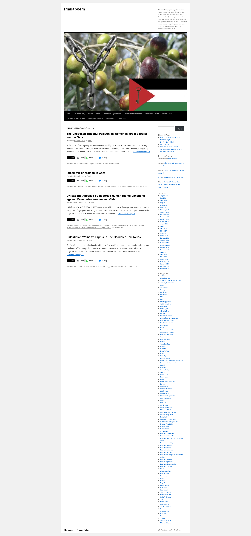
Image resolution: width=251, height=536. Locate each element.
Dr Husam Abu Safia (166, 320)
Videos (100, 186)
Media (98, 113)
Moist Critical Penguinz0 (168, 412)
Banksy (162, 290)
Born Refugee (172, 158)
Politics (162, 480)
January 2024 (164, 264)
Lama (162, 379)
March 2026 (164, 207)
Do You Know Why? (167, 142)
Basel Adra (163, 294)
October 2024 (164, 247)
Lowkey (162, 384)
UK (161, 509)
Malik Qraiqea (164, 393)
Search (180, 129)
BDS (161, 299)
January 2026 (164, 212)
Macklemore (164, 386)
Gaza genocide (115, 186)
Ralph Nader (164, 483)
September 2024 (165, 250)
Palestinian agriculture (167, 433)
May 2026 (163, 203)
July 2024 (163, 252)
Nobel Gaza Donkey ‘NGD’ (169, 422)
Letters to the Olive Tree (167, 381)
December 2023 (165, 266)
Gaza (171, 113)
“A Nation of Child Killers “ (169, 147)
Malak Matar (164, 391)
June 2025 (163, 228)
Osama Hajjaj (164, 426)
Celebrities (163, 306)
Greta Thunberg (165, 344)
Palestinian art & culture (76, 118)
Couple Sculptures (166, 316)
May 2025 (163, 231)
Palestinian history (152, 113)
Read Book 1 (110, 118)
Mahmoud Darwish (166, 389)
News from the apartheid (133, 113)
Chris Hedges (164, 311)
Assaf (162, 285)
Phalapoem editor (165, 471)
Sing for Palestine (165, 492)
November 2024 (165, 245)
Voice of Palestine (165, 520)
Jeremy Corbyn (165, 370)
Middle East (164, 405)
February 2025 (164, 238)
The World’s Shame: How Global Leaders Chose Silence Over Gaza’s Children (169, 184)
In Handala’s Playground (168, 363)
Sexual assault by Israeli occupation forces (96, 228)
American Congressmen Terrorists (170, 280)
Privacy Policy (79, 113)
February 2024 (164, 261)
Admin (90, 140)
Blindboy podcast (165, 301)
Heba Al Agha (164, 351)
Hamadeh (163, 349)
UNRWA (163, 513)
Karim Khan (164, 374)
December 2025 (165, 214)
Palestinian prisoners (166, 462)
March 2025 (164, 236)
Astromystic (164, 287)
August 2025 (164, 224)
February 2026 (164, 210)
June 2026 (163, 200)
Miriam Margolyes (166, 407)
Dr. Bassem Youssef (166, 323)
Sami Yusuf (164, 490)
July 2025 (163, 226)
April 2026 (163, 205)
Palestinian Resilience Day (168, 464)
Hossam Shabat (165, 358)
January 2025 (164, 240)
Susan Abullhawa (165, 506)
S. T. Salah (163, 487)
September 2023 (165, 268)
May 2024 (163, 257)
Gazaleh (162, 341)
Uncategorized (164, 511)
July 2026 (163, 198)
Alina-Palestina (165, 278)
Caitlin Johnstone (165, 304)
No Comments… (165, 144)
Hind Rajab (163, 356)
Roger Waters (164, 485)
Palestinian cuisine (166, 445)
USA (162, 516)
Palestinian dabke (165, 447)
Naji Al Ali (163, 417)
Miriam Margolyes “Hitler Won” (174, 177)
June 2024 (163, 254)
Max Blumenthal (165, 398)
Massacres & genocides (112, 113)
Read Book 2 (123, 118)
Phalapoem (74, 9)
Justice (164, 113)
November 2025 (165, 217)
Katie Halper (164, 377)
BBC (161, 297)
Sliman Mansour (165, 494)
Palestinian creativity (166, 443)
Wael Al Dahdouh (165, 523)
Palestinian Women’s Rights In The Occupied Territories (104, 237)
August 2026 (164, 195)
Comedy (163, 313)
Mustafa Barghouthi (166, 414)
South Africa (164, 502)
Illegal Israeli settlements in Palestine (171, 360)
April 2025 (163, 233)
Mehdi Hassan (164, 403)
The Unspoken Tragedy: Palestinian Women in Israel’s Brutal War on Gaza (107, 135)
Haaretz (162, 346)
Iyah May (163, 367)
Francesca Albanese (166, 334)
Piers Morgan (164, 476)
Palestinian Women (81, 163)
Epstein (162, 327)
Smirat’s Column (165, 497)
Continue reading (141, 151)
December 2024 (165, 243)
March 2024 (164, 259)
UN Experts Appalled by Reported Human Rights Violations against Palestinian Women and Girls (106, 197)
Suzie (160, 177)
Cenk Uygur (164, 309)
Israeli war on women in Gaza (86, 173)
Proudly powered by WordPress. (171, 530)
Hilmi (162, 353)
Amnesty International (167, 283)
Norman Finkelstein (166, 424)
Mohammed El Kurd (166, 410)
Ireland (162, 365)
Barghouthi (163, 292)
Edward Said (164, 325)
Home (69, 113)
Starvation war (164, 504)
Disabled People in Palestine (169, 318)
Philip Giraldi (164, 473)
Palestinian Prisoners (166, 459)
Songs (162, 499)
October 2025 (164, 219)
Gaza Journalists (165, 339)
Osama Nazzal (164, 429)
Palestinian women (101, 163)
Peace (162, 469)
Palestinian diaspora (95, 118)
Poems (90, 113)
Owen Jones (164, 431)
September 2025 (165, 221)
